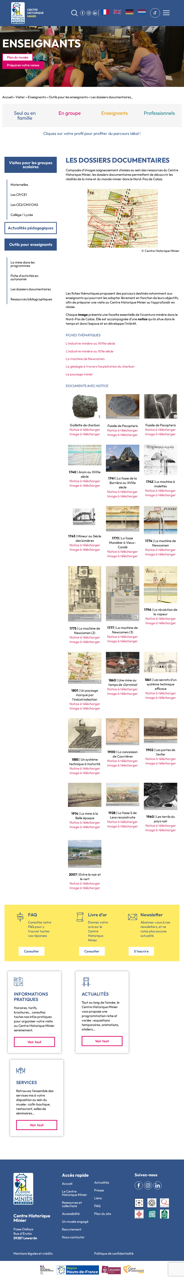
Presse (99, 1190)
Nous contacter (73, 1237)
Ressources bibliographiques (31, 299)
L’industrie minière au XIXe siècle (89, 351)
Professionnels (159, 113)
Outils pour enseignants (30, 244)
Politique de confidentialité (114, 1253)
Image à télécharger (85, 434)
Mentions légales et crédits (33, 1253)
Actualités (101, 1182)
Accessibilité (71, 1214)
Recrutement (71, 1229)
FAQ (97, 1206)
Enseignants (37, 97)
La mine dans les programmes (23, 264)
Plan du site (102, 1214)
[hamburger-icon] (166, 13)
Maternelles (19, 184)
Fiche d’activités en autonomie (24, 277)
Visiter (20, 97)
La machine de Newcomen (85, 359)
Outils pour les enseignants (68, 97)
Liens (98, 1198)
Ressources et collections (72, 1204)
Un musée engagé (75, 1221)
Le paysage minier (79, 374)
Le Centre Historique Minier (74, 1193)
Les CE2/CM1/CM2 (24, 205)
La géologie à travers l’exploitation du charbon (100, 366)
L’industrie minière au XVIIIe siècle (90, 343)
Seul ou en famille (25, 115)
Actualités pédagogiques (30, 227)
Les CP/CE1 (19, 195)
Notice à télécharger (85, 429)
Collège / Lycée (22, 215)
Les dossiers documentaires (31, 289)
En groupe (70, 113)
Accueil (7, 97)
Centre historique (35, 13)
